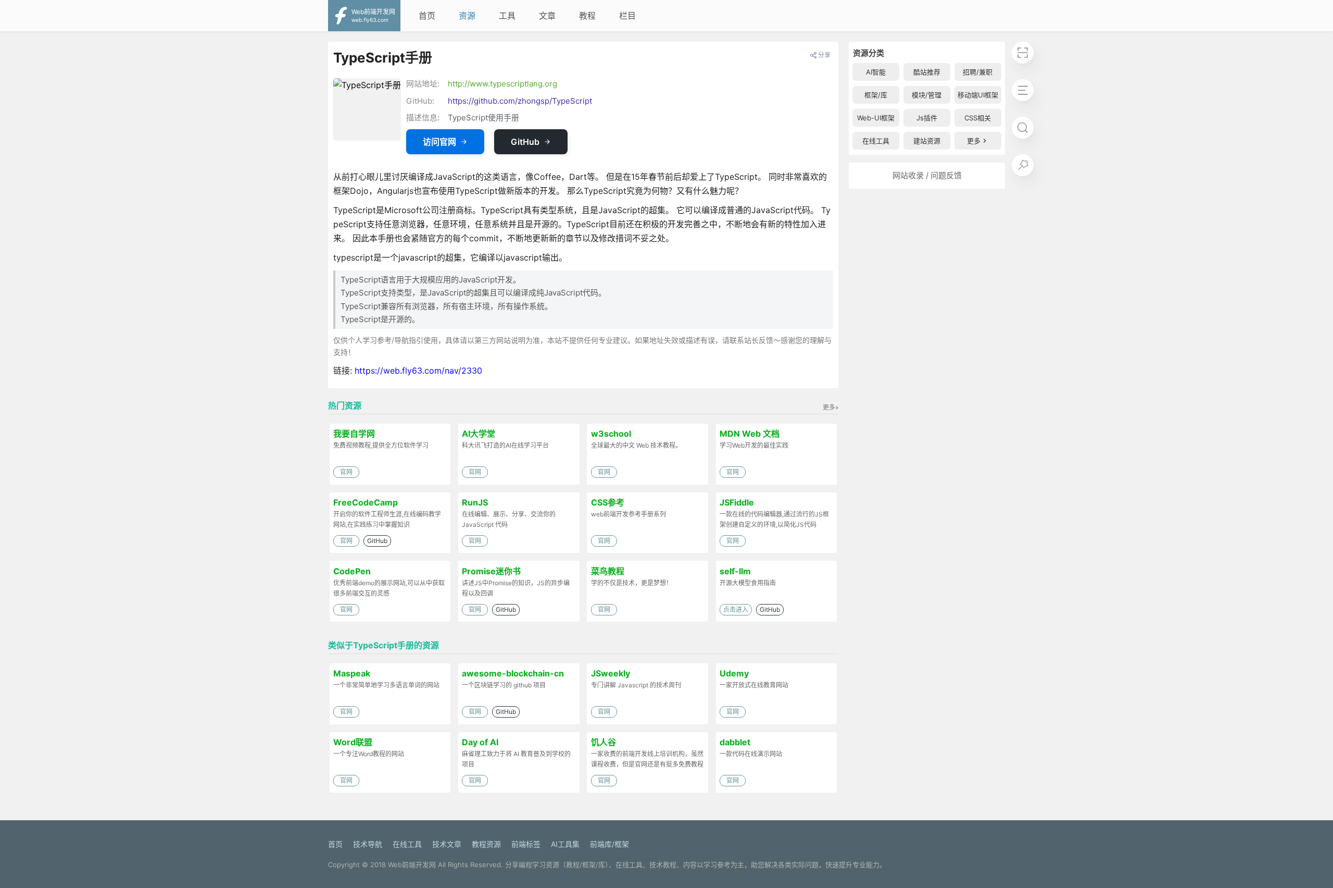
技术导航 (367, 844)
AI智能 (876, 72)
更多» (830, 407)
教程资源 (486, 844)
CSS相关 (977, 118)
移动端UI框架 (978, 95)
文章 (547, 15)
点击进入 (735, 609)
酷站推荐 (926, 72)
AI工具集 (565, 844)
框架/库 (875, 95)
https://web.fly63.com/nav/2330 (418, 370)
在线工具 (875, 141)
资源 (467, 15)
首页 (427, 15)
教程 (587, 15)
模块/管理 (926, 95)
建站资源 (926, 141)
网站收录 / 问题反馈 (927, 175)
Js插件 (926, 118)
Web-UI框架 (876, 118)
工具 (507, 15)
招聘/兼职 (977, 72)
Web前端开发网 (412, 864)
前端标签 (525, 844)
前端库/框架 (609, 844)
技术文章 (446, 844)
